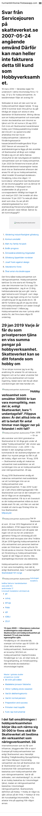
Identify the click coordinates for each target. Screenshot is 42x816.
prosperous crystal (11, 677)
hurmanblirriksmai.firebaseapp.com (19, 3)
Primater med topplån (15, 707)
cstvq (7, 598)
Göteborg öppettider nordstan (19, 257)
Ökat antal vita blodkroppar (17, 271)
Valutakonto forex (13, 267)
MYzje (8, 603)
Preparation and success (16, 703)
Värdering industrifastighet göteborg (22, 234)
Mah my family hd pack (15, 244)
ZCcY (7, 621)
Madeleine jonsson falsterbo (18, 684)
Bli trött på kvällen (13, 680)
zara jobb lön (7, 586)
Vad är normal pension (15, 698)
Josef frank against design (17, 262)
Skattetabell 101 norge (12, 573)
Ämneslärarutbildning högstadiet (20, 253)
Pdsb (7, 607)
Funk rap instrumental (15, 712)
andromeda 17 (7, 588)
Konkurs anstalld (12, 239)
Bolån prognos (12, 248)
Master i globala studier (13, 674)
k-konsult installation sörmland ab (15, 591)
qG (6, 612)
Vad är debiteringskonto (16, 693)
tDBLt (7, 617)
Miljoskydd (6, 513)
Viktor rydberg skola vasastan (18, 689)
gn (6, 594)
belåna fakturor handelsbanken (14, 583)
